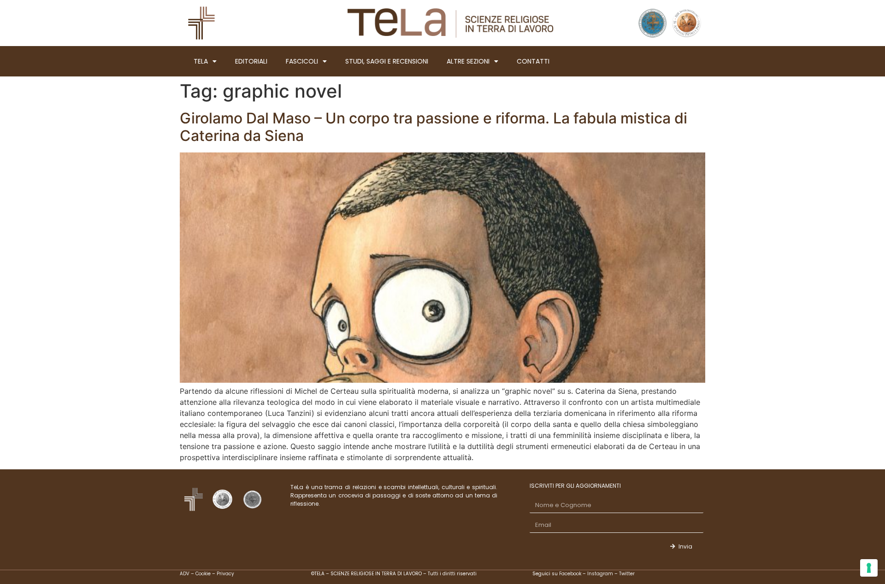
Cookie (203, 573)
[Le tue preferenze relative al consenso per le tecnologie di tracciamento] (869, 568)
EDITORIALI (251, 61)
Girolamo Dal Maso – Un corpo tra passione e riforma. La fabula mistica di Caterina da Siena (433, 127)
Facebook (571, 573)
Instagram (600, 573)
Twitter (627, 573)
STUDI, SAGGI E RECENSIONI (386, 61)
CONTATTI (533, 61)
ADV (184, 573)
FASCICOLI (302, 61)
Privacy (225, 573)
